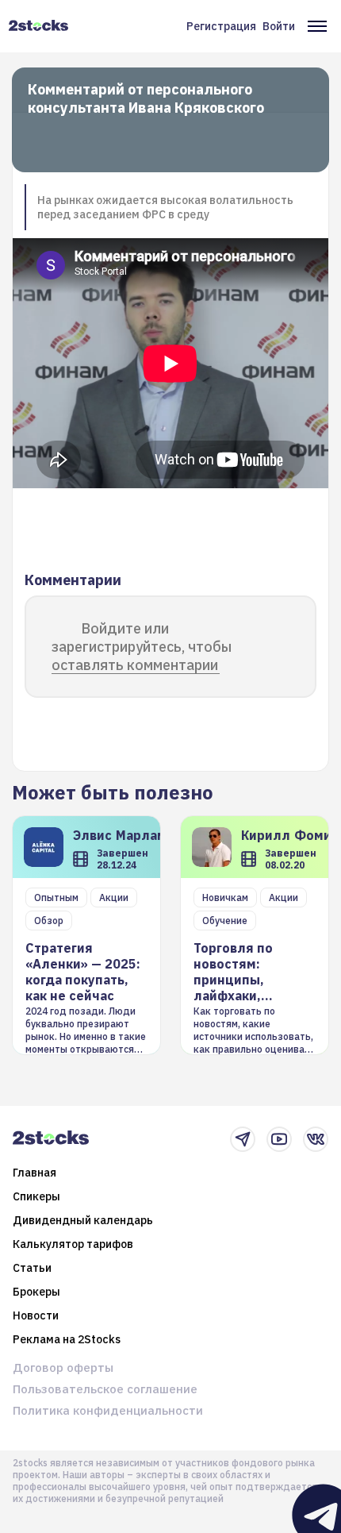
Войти (278, 26)
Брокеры (36, 1292)
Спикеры (36, 1196)
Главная (34, 1172)
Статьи (32, 1268)
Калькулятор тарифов (73, 1244)
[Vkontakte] (315, 1139)
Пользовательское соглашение (105, 1388)
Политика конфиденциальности (108, 1410)
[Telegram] (242, 1139)
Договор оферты (63, 1367)
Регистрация (221, 26)
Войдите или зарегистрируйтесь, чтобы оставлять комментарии (142, 646)
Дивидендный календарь (83, 1220)
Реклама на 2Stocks (67, 1339)
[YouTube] (279, 1139)
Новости (36, 1315)
